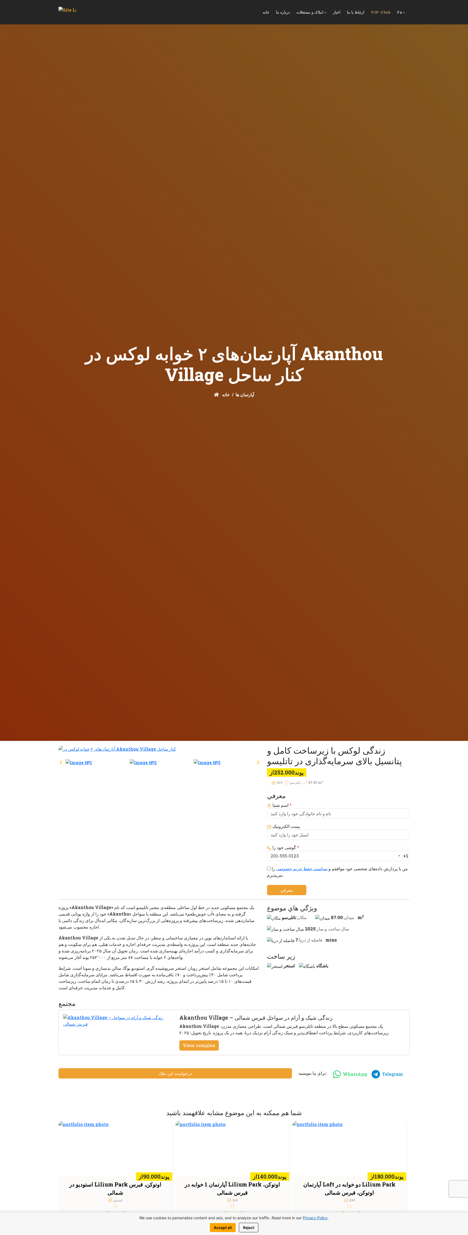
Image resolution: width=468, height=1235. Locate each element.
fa (399, 12)
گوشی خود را (285, 847)
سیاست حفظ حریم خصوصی (301, 868)
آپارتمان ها (245, 394)
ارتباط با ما (355, 12)
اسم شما (281, 805)
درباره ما (283, 12)
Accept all (223, 1227)
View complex (199, 1045)
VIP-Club (381, 12)
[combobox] (400, 856)
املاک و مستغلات (309, 12)
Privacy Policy (315, 1217)
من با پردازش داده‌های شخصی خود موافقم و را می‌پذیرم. (337, 872)
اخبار (336, 12)
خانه (266, 12)
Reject (248, 1227)
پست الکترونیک (285, 826)
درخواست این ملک (175, 1073)
